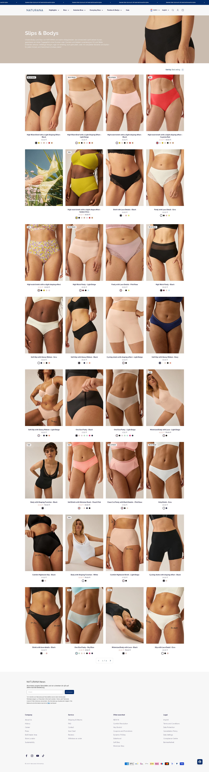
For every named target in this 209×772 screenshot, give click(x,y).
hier (130, 407)
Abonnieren (125, 393)
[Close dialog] (144, 363)
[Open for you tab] (199, 761)
